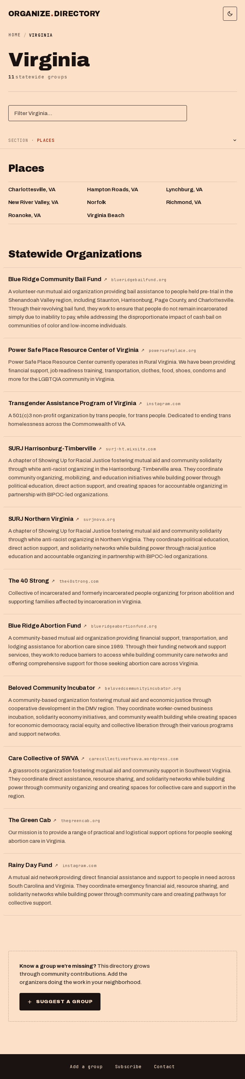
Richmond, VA (183, 202)
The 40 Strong (31, 581)
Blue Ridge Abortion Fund (47, 626)
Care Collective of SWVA (46, 758)
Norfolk (96, 202)
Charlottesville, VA (32, 189)
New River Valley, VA (33, 202)
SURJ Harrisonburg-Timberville (55, 448)
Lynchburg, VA (184, 189)
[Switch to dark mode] (230, 14)
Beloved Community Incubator (54, 688)
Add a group (86, 1066)
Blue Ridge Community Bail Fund (57, 279)
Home (14, 35)
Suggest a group (64, 1001)
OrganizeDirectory (54, 14)
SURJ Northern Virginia (43, 519)
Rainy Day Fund (33, 865)
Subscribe (128, 1066)
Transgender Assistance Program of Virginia (75, 403)
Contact (164, 1066)
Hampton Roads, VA (112, 189)
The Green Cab (32, 820)
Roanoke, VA (24, 215)
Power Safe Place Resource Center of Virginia (76, 350)
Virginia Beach (105, 215)
